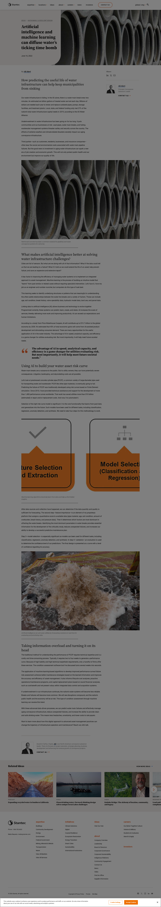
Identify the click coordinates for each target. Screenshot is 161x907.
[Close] (157, 902)
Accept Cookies (131, 902)
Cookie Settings (115, 902)
